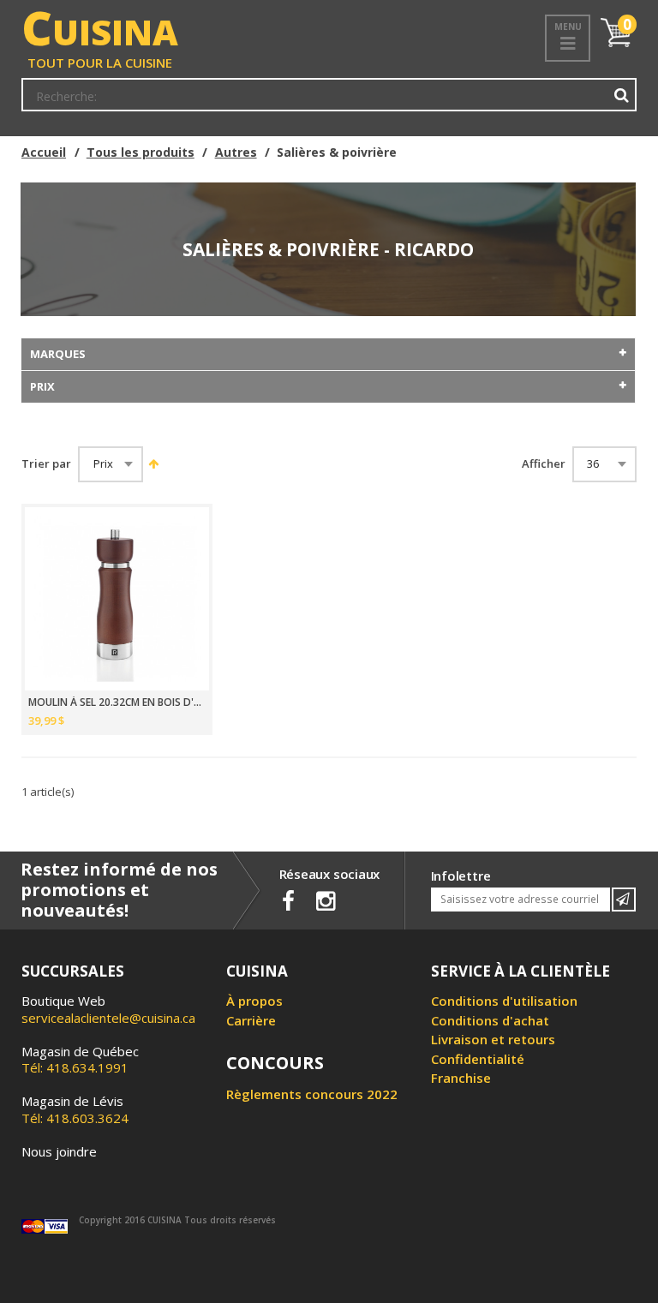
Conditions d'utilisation (504, 1000)
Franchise (461, 1077)
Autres (236, 152)
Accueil (43, 152)
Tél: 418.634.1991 (80, 1060)
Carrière (251, 1020)
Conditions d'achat (490, 1020)
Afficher (543, 464)
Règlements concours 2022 (312, 1094)
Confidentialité (477, 1058)
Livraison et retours (493, 1039)
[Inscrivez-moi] (624, 900)
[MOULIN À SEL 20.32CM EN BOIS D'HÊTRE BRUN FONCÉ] (116, 599)
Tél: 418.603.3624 (75, 1109)
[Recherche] (622, 95)
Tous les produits (140, 152)
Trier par (46, 464)
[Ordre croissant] (152, 463)
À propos (254, 1000)
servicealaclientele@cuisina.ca (108, 1017)
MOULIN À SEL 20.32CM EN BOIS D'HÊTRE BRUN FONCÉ (117, 702)
